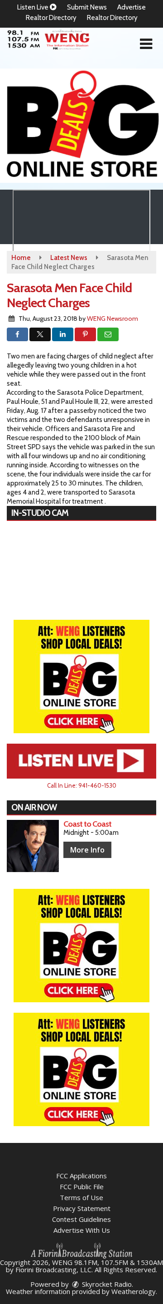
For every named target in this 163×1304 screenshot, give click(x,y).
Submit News (87, 7)
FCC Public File (82, 1186)
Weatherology (133, 1291)
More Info (87, 850)
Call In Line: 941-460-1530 (81, 785)
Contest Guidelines (81, 1219)
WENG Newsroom (112, 318)
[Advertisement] (81, 126)
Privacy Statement (81, 1208)
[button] (146, 44)
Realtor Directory (51, 18)
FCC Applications (81, 1175)
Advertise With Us (81, 1230)
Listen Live (33, 7)
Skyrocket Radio (106, 1284)
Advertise (131, 7)
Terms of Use (81, 1197)
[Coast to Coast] (33, 846)
